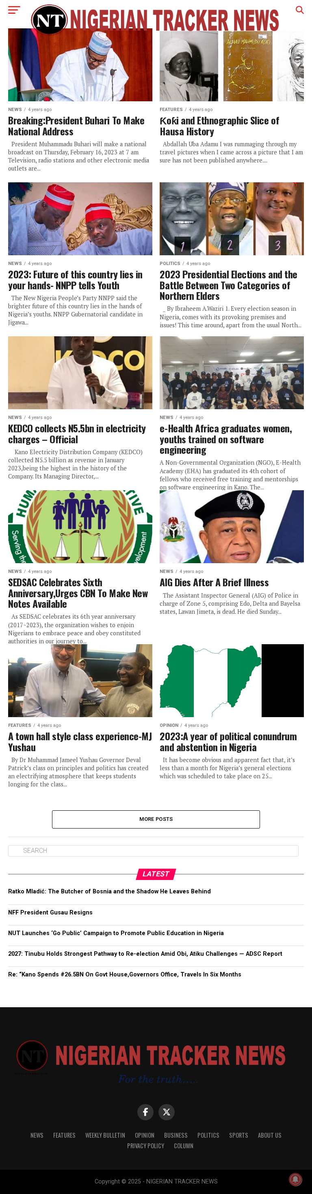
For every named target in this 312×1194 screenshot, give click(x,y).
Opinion (144, 1135)
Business (176, 1135)
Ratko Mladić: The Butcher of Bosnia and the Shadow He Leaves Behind (109, 891)
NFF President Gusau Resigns (50, 912)
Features (64, 1135)
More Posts (156, 819)
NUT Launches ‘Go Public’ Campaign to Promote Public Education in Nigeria (116, 933)
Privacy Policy (145, 1145)
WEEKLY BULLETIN (105, 1135)
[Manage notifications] (295, 1179)
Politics (208, 1135)
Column (183, 1145)
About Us (270, 1135)
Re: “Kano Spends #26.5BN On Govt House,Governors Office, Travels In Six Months (124, 974)
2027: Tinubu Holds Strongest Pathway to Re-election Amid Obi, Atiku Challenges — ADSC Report (145, 954)
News (36, 1135)
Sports (238, 1135)
